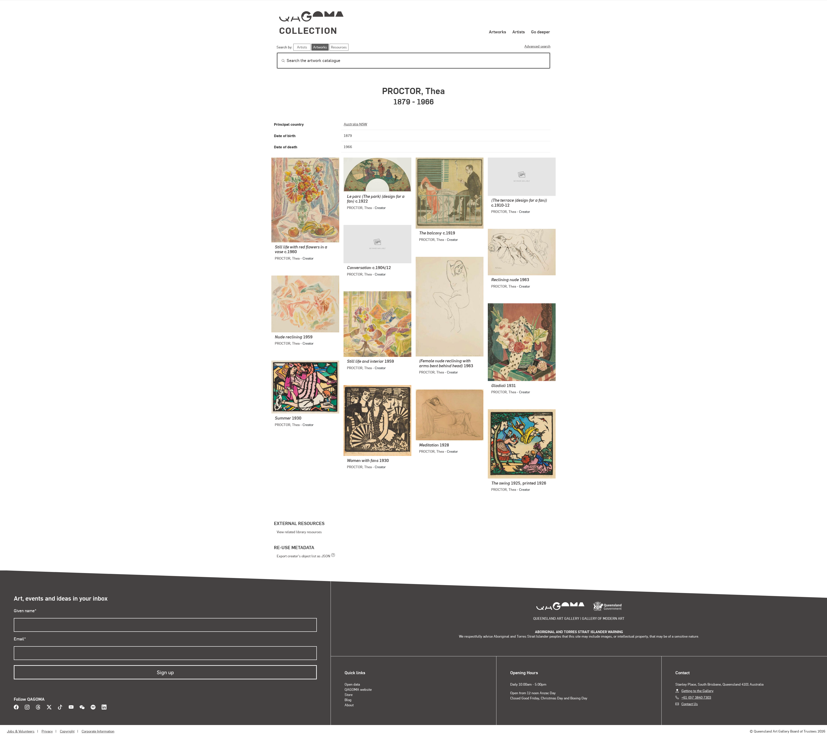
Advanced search (537, 46)
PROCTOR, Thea (287, 258)
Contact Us (689, 704)
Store (349, 694)
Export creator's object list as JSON (303, 556)
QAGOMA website (358, 689)
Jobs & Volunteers (20, 731)
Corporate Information (98, 731)
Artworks (497, 31)
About (349, 705)
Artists (518, 31)
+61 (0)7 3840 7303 (696, 697)
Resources (339, 47)
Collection (308, 30)
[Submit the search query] (280, 61)
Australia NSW (355, 124)
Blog (348, 699)
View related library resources (299, 532)
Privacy (47, 731)
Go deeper (540, 31)
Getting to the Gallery (697, 690)
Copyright (67, 731)
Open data (352, 684)
